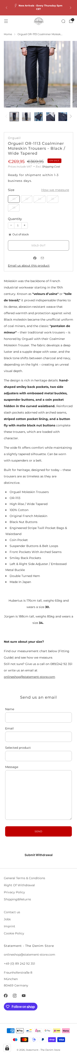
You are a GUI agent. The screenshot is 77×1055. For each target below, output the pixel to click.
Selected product (18, 748)
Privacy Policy (14, 892)
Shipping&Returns (17, 899)
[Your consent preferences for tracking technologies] (7, 1048)
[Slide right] (70, 116)
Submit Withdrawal (39, 855)
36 (52, 198)
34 (39, 198)
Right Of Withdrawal (19, 885)
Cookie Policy (14, 933)
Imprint (9, 926)
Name (9, 709)
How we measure (55, 190)
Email (9, 728)
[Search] (63, 21)
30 (14, 198)
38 (13, 207)
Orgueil (14, 138)
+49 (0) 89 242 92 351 (19, 963)
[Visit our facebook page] (5, 995)
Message (11, 767)
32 (26, 198)
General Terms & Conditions (24, 878)
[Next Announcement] (70, 7)
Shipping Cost (51, 166)
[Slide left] (7, 116)
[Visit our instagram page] (14, 995)
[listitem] (38, 7)
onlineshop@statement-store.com (29, 677)
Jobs (7, 919)
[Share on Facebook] (35, 258)
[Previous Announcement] (6, 7)
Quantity (15, 219)
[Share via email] (42, 258)
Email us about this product (29, 265)
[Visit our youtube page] (23, 995)
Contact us (12, 912)
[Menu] (6, 21)
